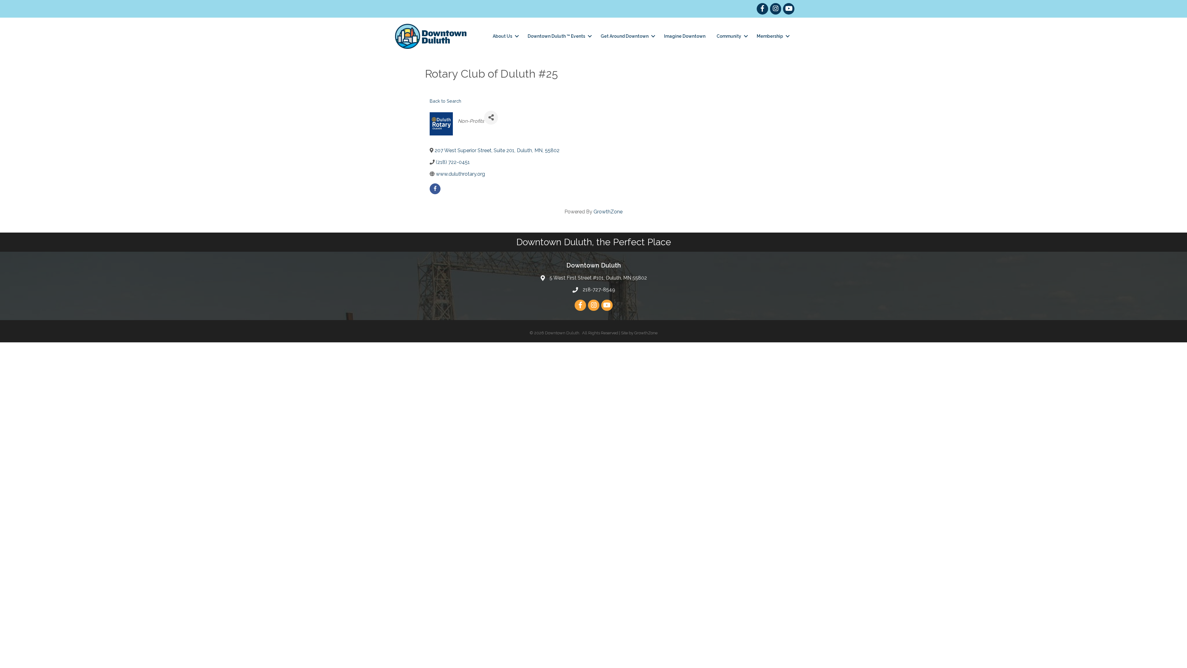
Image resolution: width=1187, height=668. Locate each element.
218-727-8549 (599, 290)
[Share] (491, 118)
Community (729, 36)
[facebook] (435, 188)
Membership (770, 36)
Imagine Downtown (684, 36)
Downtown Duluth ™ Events (556, 36)
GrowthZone (608, 212)
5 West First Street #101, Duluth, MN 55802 (598, 278)
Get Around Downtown (625, 36)
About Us (502, 36)
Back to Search (445, 101)
